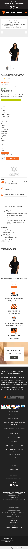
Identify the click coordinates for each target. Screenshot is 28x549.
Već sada (14, 357)
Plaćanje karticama (14, 461)
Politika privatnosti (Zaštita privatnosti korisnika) (14, 423)
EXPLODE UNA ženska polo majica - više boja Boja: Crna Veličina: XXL (14, 279)
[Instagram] (14, 485)
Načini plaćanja (14, 458)
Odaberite (14, 287)
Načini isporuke (14, 465)
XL (3, 148)
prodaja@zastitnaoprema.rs (14, 5)
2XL (3, 150)
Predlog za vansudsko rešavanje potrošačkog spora (14, 450)
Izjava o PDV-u (14, 433)
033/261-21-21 (5, 389)
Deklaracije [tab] (12, 206)
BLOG (14, 482)
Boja (2, 104)
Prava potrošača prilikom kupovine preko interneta (14, 428)
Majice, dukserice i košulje (11, 24)
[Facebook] (11, 485)
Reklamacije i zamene (14, 437)
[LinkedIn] (17, 485)
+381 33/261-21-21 (8, 3)
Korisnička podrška (14, 469)
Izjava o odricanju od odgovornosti (14, 445)
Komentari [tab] (20, 206)
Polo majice (23, 24)
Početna (10, 20)
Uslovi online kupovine (14, 418)
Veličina (3, 140)
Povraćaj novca (14, 441)
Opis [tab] (6, 206)
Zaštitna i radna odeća (15, 22)
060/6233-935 (14, 520)
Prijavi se (13, 1)
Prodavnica (17, 20)
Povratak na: (7, 162)
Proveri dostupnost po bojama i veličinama (11, 100)
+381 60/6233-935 (19, 3)
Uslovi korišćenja (14, 414)
